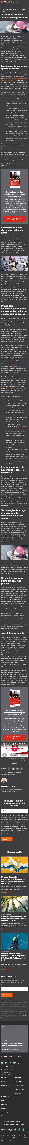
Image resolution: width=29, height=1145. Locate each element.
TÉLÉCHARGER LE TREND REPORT (14, 219)
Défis (2, 1116)
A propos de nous (5, 1085)
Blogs (2, 1100)
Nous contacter (5, 1081)
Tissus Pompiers (19, 1089)
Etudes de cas (4, 1108)
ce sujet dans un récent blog (14, 388)
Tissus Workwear (19, 1085)
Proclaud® (18, 1093)
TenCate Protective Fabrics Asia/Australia (14, 1124)
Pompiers (5, 9)
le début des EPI (17, 365)
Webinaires (4, 1104)
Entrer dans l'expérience (9, 1049)
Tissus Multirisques (20, 1081)
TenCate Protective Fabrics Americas (13, 1121)
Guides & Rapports (6, 1112)
